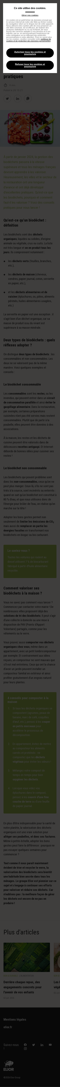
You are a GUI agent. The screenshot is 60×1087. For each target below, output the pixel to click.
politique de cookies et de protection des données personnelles (28, 40)
